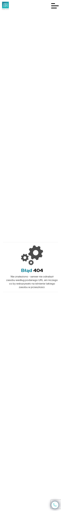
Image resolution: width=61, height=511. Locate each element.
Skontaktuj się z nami (54, 504)
